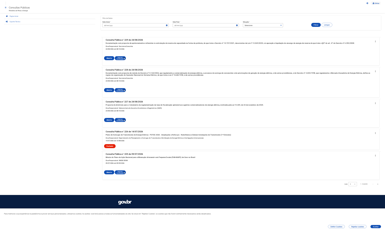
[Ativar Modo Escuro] (367, 3)
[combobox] (352, 184)
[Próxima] (377, 184)
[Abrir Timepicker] (166, 25)
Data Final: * (176, 22)
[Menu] (5, 7)
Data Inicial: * (106, 22)
